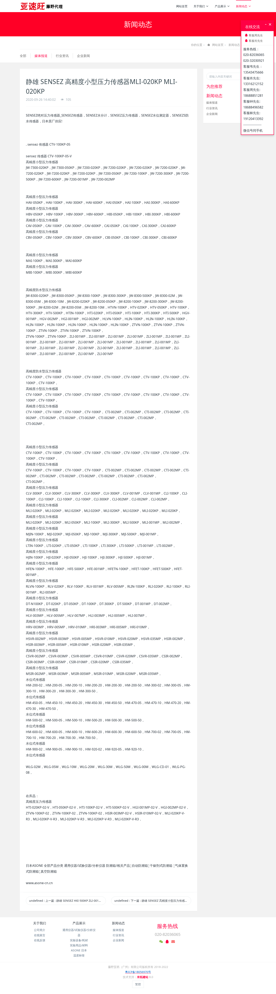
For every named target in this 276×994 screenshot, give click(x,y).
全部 (23, 56)
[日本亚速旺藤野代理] (42, 6)
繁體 (138, 984)
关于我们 (199, 6)
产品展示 (220, 6)
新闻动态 (241, 6)
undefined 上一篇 (66, 901)
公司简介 (39, 930)
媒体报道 (41, 56)
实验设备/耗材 (79, 940)
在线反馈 (39, 940)
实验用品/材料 (79, 945)
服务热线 (167, 926)
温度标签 (79, 955)
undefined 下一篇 (152, 901)
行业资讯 (62, 56)
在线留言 (39, 935)
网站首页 (182, 6)
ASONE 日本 (79, 950)
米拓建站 (143, 977)
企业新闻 (83, 56)
